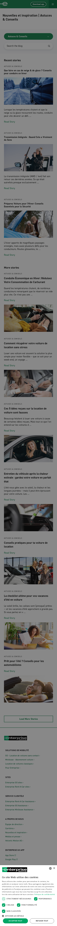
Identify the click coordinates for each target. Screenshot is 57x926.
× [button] (54, 868)
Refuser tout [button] (42, 921)
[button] (28, 915)
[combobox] (50, 868)
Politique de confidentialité (44, 894)
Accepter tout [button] (15, 921)
